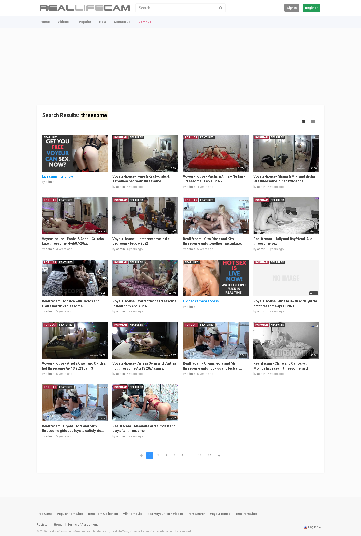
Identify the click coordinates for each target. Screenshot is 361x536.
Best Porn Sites (246, 514)
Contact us (122, 22)
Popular (85, 22)
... (191, 455)
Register (311, 8)
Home (45, 22)
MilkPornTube (133, 514)
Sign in (292, 8)
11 (200, 455)
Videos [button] (63, 22)
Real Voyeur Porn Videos (165, 514)
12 (209, 455)
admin (50, 182)
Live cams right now (57, 176)
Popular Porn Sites (70, 514)
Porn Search (196, 514)
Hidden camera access (201, 301)
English (313, 527)
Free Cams (44, 514)
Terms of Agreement (83, 524)
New (102, 22)
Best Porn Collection (103, 514)
